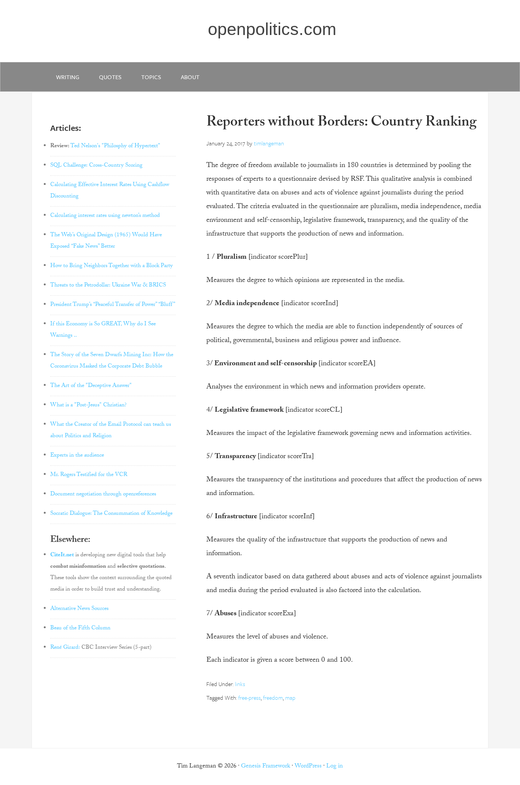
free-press (249, 697)
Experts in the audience (77, 456)
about (190, 77)
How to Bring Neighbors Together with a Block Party (111, 266)
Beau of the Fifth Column (80, 629)
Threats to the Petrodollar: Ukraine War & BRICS (108, 286)
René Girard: (65, 648)
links (240, 684)
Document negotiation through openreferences (103, 495)
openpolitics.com (272, 29)
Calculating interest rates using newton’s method (105, 216)
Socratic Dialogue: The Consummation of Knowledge (111, 514)
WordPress (308, 766)
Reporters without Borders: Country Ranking (341, 123)
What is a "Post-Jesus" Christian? (88, 406)
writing (67, 77)
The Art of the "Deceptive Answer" (91, 386)
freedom (273, 697)
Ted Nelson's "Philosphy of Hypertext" (115, 146)
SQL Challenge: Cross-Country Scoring (96, 166)
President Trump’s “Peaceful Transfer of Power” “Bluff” (112, 305)
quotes (110, 77)
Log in (334, 766)
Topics (151, 77)
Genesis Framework (265, 766)
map (290, 697)
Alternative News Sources (79, 609)
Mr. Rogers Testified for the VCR (88, 475)
